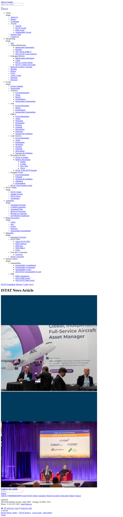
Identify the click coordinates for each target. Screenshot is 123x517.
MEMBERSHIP (14, 496)
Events (23, 496)
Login (25, 284)
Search (31, 284)
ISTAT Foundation (8, 284)
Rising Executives (53, 496)
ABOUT (4, 496)
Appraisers (42, 496)
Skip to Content (7, 2)
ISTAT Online (32, 496)
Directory (19, 284)
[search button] (2, 7)
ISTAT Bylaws (25, 513)
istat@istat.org (26, 504)
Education (65, 496)
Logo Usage (37, 513)
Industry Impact (75, 496)
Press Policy (47, 513)
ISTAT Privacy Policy (9, 513)
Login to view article (9, 489)
